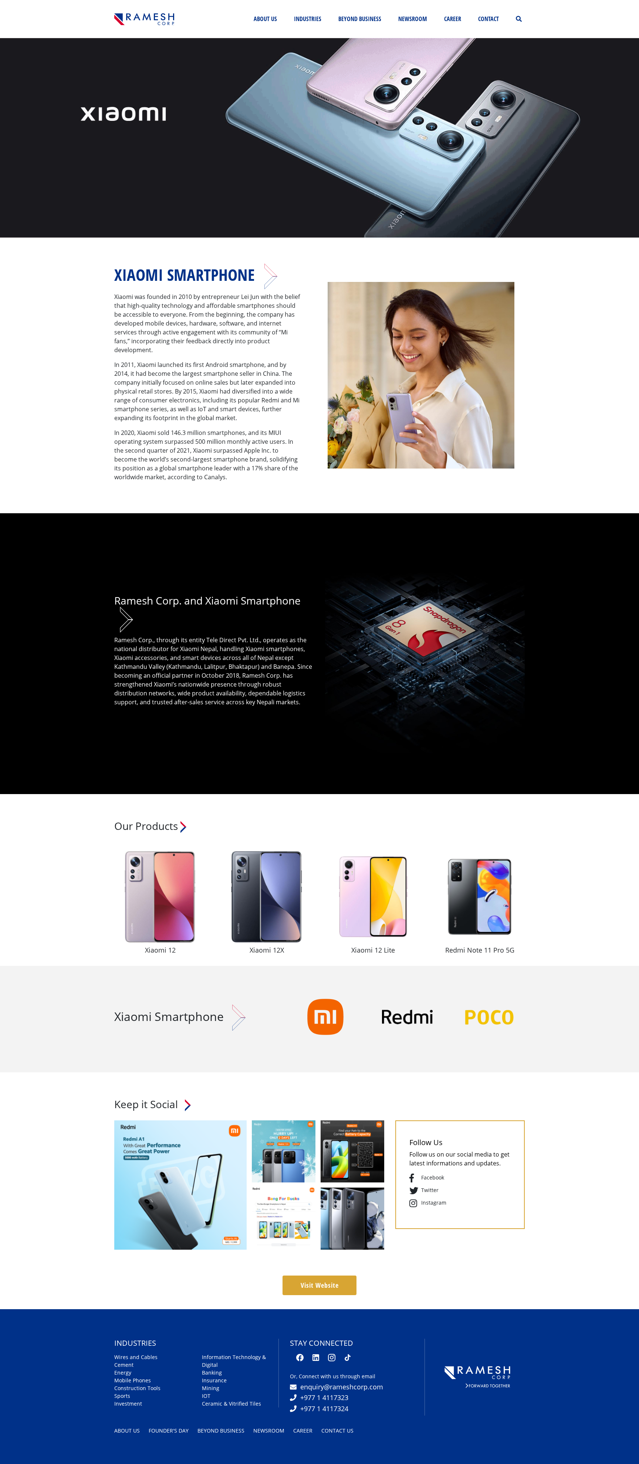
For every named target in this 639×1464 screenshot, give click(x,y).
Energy (122, 1372)
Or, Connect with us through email (332, 1376)
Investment (128, 1403)
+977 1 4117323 (324, 1397)
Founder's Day (169, 1430)
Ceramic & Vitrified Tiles (231, 1403)
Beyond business (359, 19)
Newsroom (412, 19)
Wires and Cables (136, 1357)
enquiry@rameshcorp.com (341, 1386)
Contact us (337, 1430)
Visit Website (320, 1285)
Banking (212, 1372)
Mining (210, 1388)
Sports (122, 1395)
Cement (123, 1364)
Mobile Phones (132, 1380)
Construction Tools (137, 1388)
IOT (206, 1395)
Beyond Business (220, 1430)
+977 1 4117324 (324, 1408)
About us (267, 18)
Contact (488, 19)
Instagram (433, 1202)
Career (452, 19)
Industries (307, 19)
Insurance (214, 1380)
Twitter (430, 1190)
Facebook (432, 1177)
